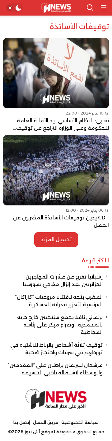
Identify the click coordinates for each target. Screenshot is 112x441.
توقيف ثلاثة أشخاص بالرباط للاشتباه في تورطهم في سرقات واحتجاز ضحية (56, 348)
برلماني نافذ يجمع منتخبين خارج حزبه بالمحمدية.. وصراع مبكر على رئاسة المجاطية (60, 324)
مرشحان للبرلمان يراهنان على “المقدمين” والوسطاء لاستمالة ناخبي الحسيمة (55, 369)
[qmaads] (56, 399)
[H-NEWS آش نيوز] (56, 8)
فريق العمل (45, 422)
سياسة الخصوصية (80, 422)
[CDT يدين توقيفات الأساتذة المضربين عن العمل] (56, 182)
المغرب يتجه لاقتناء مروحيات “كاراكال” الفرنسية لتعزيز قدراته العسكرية (59, 300)
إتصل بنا (21, 422)
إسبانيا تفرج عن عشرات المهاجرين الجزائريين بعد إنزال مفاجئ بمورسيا (63, 280)
